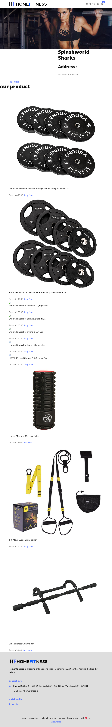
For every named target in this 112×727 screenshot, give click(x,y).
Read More (14, 81)
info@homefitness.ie (28, 690)
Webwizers (56, 721)
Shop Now (28, 195)
